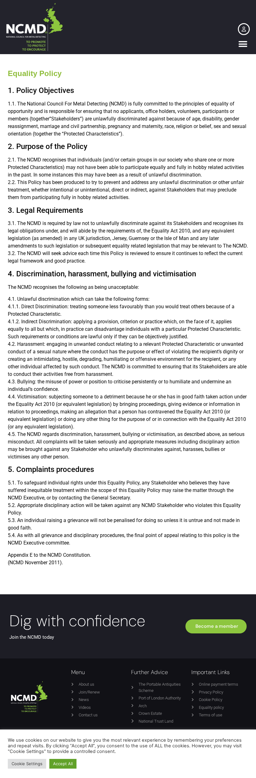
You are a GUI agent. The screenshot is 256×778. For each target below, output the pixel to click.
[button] (243, 44)
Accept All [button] (63, 763)
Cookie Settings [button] (27, 763)
